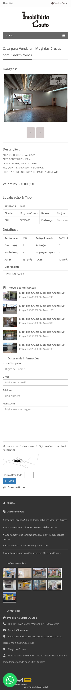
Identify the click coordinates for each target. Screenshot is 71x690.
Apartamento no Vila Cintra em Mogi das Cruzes (31, 527)
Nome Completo (12, 363)
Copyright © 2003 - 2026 (35, 686)
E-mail (6, 376)
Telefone (7, 390)
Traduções (59, 3)
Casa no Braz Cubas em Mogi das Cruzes (27, 545)
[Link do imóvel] (10, 573)
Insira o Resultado (12, 475)
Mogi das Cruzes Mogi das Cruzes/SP (42, 292)
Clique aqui (22, 630)
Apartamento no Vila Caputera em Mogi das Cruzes (32, 553)
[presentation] (31, 132)
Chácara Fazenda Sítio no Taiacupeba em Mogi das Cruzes (36, 520)
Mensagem (9, 403)
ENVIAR (9, 481)
